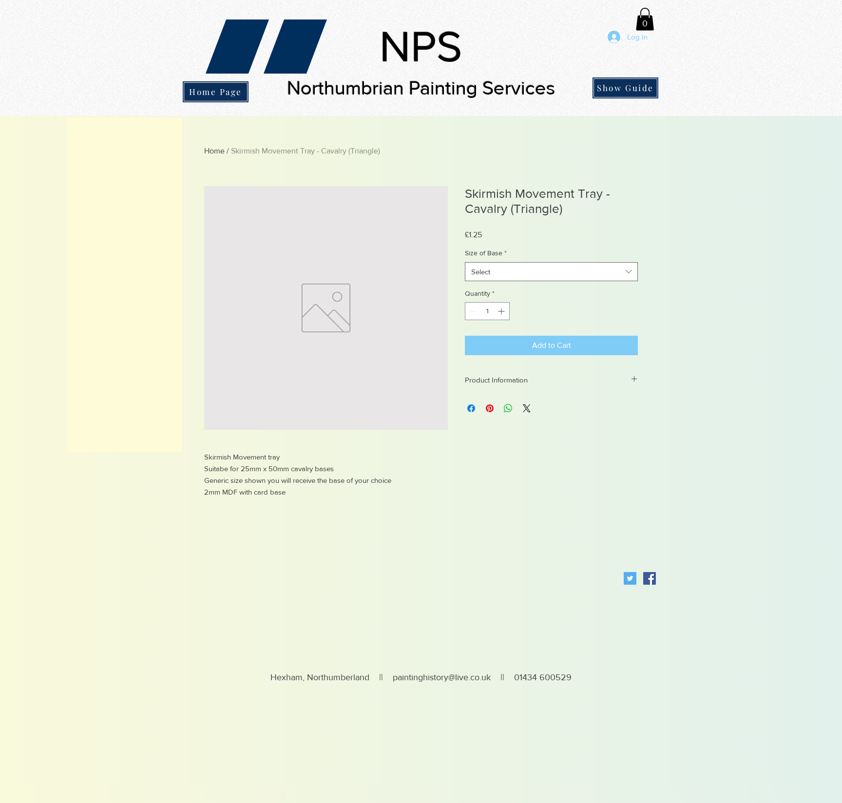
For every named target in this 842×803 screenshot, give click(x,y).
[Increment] (502, 311)
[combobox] (551, 271)
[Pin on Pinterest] (490, 408)
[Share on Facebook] (471, 408)
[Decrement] (472, 311)
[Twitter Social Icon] (630, 578)
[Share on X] (527, 408)
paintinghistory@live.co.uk (442, 677)
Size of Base (486, 253)
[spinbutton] (487, 311)
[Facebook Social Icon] (649, 578)
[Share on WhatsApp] (508, 408)
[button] (644, 19)
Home (214, 151)
